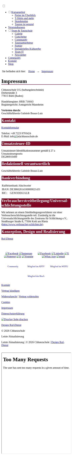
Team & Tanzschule (21, 30)
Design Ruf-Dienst (11, 325)
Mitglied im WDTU (59, 266)
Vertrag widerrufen (29, 296)
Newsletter (20, 54)
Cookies (5, 302)
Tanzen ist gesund (24, 24)
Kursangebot (18, 12)
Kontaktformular (10, 127)
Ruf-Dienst (7, 238)
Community (21, 39)
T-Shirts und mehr (24, 18)
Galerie (18, 33)
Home (31, 71)
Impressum (47, 71)
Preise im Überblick (25, 15)
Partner (18, 45)
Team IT (19, 51)
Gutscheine (21, 36)
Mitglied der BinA (36, 276)
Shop (11, 64)
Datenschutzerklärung (12, 313)
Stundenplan (21, 21)
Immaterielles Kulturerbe (28, 48)
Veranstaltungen (16, 27)
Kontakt (12, 60)
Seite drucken (20, 319)
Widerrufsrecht (9, 296)
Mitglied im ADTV (36, 266)
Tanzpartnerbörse (24, 42)
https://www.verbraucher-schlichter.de (22, 224)
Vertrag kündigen (10, 290)
